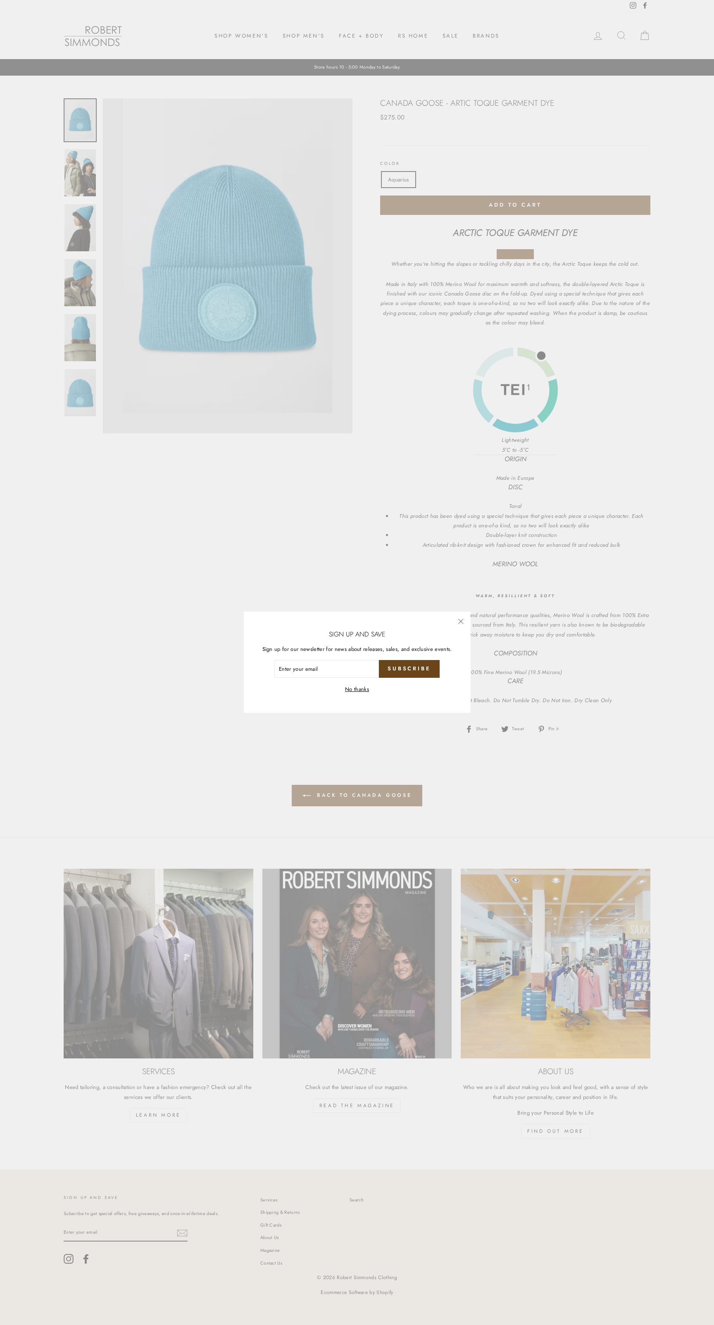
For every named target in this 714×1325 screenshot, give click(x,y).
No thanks (357, 689)
